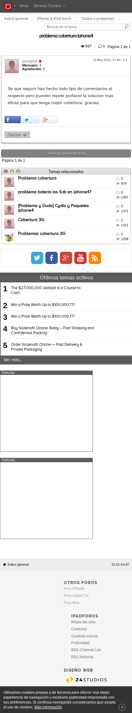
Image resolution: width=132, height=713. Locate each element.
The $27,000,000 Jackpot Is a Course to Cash (45, 276)
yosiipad (30, 54)
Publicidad (88, 619)
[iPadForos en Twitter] (86, 244)
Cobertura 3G (32, 206)
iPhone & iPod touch (55, 19)
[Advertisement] (46, 399)
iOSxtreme (80, 600)
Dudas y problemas (99, 19)
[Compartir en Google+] (50, 105)
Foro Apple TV (76, 494)
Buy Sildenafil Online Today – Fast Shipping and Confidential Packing (52, 316)
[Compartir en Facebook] (14, 105)
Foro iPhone (74, 487)
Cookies (56, 619)
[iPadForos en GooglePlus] (114, 244)
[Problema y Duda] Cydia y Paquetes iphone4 (63, 192)
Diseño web (108, 619)
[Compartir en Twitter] (32, 105)
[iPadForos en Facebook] (100, 244)
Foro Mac (72, 502)
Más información (48, 707)
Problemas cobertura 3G (42, 219)
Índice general (18, 463)
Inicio (24, 6)
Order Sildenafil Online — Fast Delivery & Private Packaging (46, 333)
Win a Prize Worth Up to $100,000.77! (43, 291)
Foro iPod (79, 607)
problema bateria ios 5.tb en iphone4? (55, 178)
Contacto (72, 619)
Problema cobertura (38, 164)
